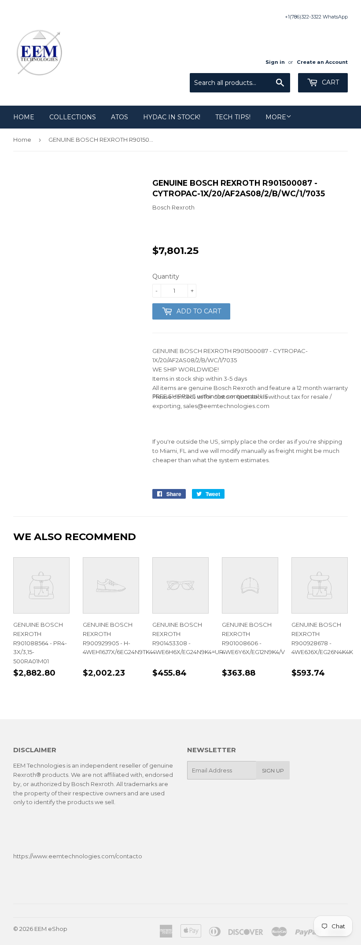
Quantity (165, 276)
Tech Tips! (232, 117)
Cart (329, 82)
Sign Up (273, 770)
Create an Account (322, 62)
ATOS (119, 117)
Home (23, 117)
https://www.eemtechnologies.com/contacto (77, 856)
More (275, 117)
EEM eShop (50, 928)
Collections (72, 117)
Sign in (275, 62)
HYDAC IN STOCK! (171, 117)
